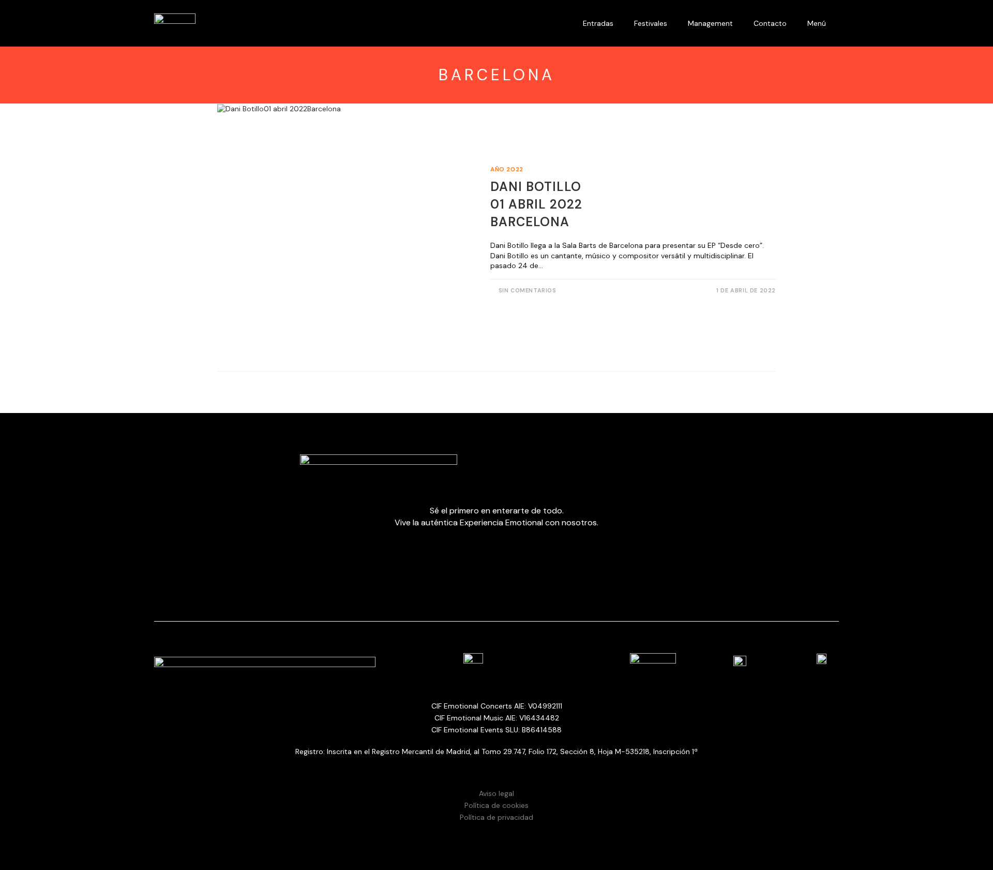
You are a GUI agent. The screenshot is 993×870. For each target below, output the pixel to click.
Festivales (650, 23)
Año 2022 (506, 169)
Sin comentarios (527, 290)
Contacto (770, 23)
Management (710, 23)
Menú (816, 23)
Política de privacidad (496, 817)
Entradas (598, 23)
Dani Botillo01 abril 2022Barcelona (536, 204)
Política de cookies (496, 805)
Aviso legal (496, 793)
